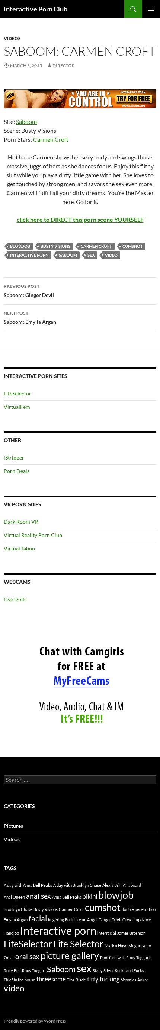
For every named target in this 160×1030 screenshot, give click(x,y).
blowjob (20, 246)
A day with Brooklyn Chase (77, 885)
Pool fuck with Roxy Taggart (125, 957)
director (63, 65)
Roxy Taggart (34, 970)
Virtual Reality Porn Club (33, 535)
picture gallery (70, 955)
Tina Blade (76, 979)
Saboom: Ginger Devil (29, 290)
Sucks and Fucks (129, 970)
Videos (12, 38)
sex (91, 255)
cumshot (132, 246)
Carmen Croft (50, 139)
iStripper (14, 457)
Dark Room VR (21, 522)
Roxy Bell (12, 970)
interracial (106, 933)
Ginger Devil (110, 919)
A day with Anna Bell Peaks (28, 885)
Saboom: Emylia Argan (30, 317)
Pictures (13, 826)
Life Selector (78, 943)
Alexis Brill (112, 885)
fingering (56, 919)
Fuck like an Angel (81, 919)
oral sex (27, 956)
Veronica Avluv (134, 979)
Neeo (146, 945)
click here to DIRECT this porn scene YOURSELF (80, 219)
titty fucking (103, 979)
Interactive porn (29, 255)
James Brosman (131, 933)
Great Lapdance (136, 919)
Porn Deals (16, 471)
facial (38, 918)
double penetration (139, 909)
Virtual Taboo (19, 548)
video (111, 255)
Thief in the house (19, 979)
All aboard (132, 885)
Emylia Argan (16, 919)
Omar (9, 957)
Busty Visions (55, 246)
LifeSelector (17, 393)
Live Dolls (15, 599)
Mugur (134, 945)
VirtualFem (17, 407)
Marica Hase (116, 945)
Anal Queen (14, 897)
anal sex (38, 896)
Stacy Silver (103, 970)
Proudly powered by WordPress (35, 1021)
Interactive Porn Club (35, 9)
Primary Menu (151, 9)
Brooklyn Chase (18, 909)
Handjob (11, 933)
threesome (51, 979)
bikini (89, 896)
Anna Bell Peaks (66, 897)
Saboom (26, 121)
